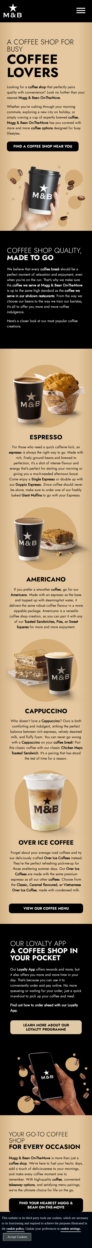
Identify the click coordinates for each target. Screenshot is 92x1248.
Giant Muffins (32, 495)
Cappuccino (51, 720)
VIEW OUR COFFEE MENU (46, 908)
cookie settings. (71, 1228)
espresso (15, 452)
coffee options (42, 128)
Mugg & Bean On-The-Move (39, 97)
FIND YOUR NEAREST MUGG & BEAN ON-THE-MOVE (46, 1205)
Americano (19, 594)
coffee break (49, 269)
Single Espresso (43, 479)
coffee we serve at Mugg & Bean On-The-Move (47, 285)
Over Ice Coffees (57, 857)
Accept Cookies (17, 1237)
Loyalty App (26, 969)
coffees (53, 879)
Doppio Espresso (28, 484)
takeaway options (22, 1184)
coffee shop (37, 87)
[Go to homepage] (12, 10)
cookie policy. (15, 1228)
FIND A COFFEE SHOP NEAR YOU (42, 146)
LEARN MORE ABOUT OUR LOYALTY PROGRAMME (46, 1027)
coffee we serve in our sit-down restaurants (43, 293)
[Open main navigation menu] (81, 11)
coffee (73, 117)
